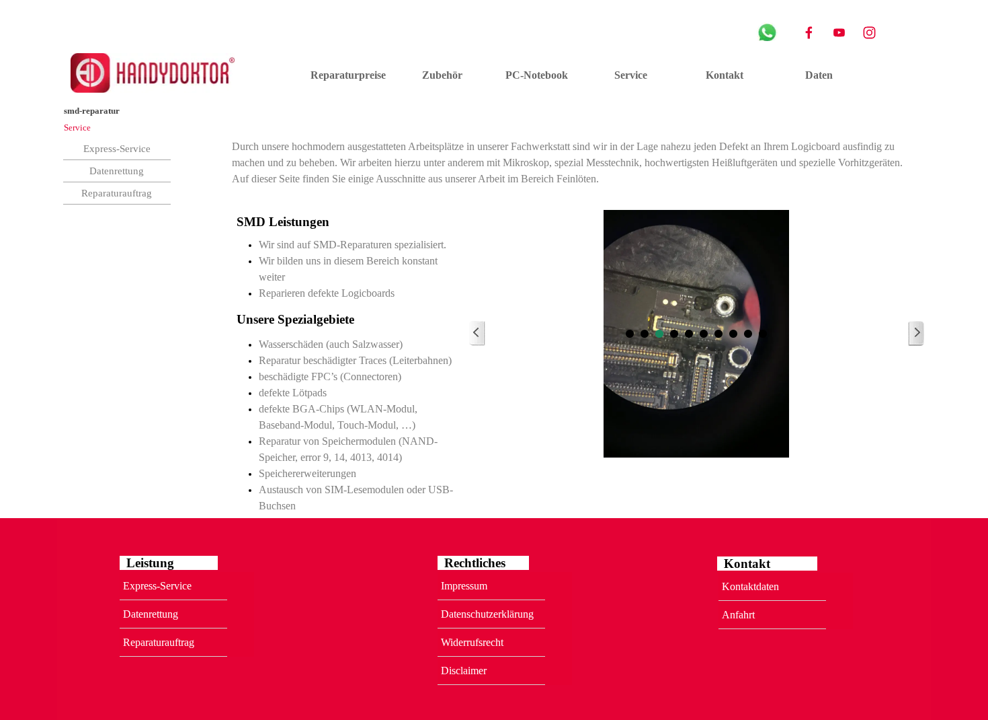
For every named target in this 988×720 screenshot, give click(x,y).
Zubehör (442, 75)
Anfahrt (738, 614)
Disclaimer (464, 670)
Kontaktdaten (750, 586)
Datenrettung (116, 171)
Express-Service (117, 148)
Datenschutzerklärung (487, 614)
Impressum (464, 585)
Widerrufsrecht (472, 642)
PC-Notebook (536, 75)
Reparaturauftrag (116, 193)
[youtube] (839, 32)
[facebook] (809, 32)
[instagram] (869, 32)
